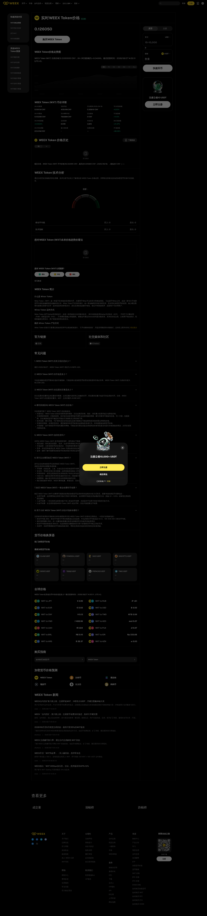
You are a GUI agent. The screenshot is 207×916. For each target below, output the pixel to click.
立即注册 (103, 467)
